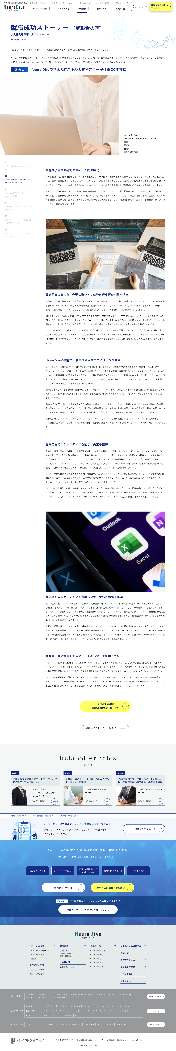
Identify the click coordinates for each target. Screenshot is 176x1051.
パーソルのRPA (49, 1024)
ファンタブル (75, 1006)
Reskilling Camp (121, 1024)
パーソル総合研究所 (58, 997)
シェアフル (48, 1015)
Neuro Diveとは (37, 945)
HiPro (77, 1015)
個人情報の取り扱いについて (88, 1040)
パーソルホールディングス (35, 995)
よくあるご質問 (102, 3)
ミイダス (96, 1011)
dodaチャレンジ (107, 1011)
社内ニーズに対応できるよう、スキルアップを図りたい (18, 232)
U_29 (126, 1011)
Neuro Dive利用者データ (39, 950)
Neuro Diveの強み (37, 954)
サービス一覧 (154, 1011)
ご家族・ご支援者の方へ (62, 3)
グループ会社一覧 (155, 996)
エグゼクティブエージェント (61, 1011)
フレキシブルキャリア (91, 1006)
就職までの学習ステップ (40, 973)
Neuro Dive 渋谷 (96, 954)
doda (45, 1011)
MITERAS (100, 1024)
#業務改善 (15, 39)
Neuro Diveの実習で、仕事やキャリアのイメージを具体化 (18, 192)
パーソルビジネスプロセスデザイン (80, 995)
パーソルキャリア (125, 995)
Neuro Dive (68, 1015)
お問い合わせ (119, 3)
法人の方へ (125, 981)
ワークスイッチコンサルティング (69, 1024)
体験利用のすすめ (67, 967)
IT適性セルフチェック (39, 958)
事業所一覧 (95, 945)
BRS (75, 1011)
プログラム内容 (37, 964)
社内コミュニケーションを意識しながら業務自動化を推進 (18, 219)
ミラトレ (58, 1015)
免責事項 (110, 1040)
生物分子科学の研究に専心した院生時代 (18, 165)
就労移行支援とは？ (38, 3)
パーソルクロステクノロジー (106, 995)
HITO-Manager (89, 1024)
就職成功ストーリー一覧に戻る (102, 727)
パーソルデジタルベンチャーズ (37, 997)
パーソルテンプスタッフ (56, 995)
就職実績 (64, 945)
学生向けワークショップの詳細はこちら (87, 909)
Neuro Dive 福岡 (96, 966)
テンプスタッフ (49, 1006)
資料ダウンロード (138, 6)
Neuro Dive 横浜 (96, 958)
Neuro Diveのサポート (39, 969)
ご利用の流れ (66, 962)
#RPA (24, 39)
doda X (118, 1011)
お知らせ (124, 952)
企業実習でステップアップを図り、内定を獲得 (18, 206)
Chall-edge (105, 1006)
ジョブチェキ (62, 1006)
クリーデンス (84, 1011)
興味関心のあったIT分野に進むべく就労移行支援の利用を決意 (18, 179)
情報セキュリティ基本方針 (128, 1040)
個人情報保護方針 (63, 1040)
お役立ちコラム (84, 3)
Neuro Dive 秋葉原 (97, 950)
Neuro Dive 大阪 (96, 962)
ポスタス (110, 1024)
